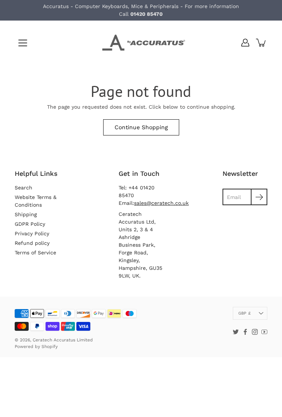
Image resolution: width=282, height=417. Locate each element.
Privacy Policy (32, 233)
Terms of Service (35, 252)
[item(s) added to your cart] (261, 42)
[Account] (245, 42)
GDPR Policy (30, 224)
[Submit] (259, 197)
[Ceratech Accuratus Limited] (141, 42)
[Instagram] (255, 332)
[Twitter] (236, 332)
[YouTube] (264, 332)
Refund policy (32, 243)
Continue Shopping (141, 127)
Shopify (49, 346)
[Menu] (23, 43)
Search (23, 188)
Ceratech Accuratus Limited (63, 339)
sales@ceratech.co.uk (161, 203)
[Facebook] (245, 332)
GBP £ (244, 313)
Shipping (26, 214)
